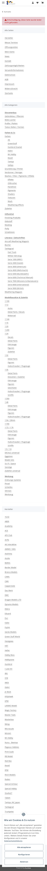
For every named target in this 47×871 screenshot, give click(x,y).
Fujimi (7, 627)
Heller (7, 650)
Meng (7, 724)
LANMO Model (11, 705)
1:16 (6, 323)
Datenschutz (10, 75)
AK (9, 140)
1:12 (6, 304)
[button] (33, 2)
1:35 (6, 369)
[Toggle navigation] (3, 1)
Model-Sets (9, 460)
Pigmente (12, 190)
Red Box (8, 761)
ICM (6, 678)
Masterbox (9, 719)
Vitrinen (8, 491)
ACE (6, 530)
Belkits (7, 563)
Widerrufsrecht (11, 88)
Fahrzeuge (12, 344)
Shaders (11, 194)
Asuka (7, 558)
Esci (6, 618)
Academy (8, 526)
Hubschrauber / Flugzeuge (19, 366)
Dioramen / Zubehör (16, 377)
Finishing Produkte (12, 217)
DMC (7, 595)
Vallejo (10, 165)
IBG (6, 673)
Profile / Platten (11, 123)
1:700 (7, 424)
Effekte (11, 179)
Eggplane (9, 456)
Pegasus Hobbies (12, 747)
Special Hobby (11, 788)
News (7, 56)
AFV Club (8, 535)
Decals (10, 337)
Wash (10, 201)
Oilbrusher (12, 183)
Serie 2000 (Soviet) (15, 263)
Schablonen (10, 232)
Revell (10, 158)
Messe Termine (11, 42)
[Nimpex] (11, 3)
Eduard (8, 613)
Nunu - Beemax (11, 742)
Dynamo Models (11, 604)
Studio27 (8, 793)
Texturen (11, 197)
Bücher (8, 245)
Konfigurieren (24, 854)
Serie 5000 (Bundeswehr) (18, 274)
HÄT (6, 646)
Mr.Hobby (12, 154)
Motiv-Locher (10, 120)
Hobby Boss (10, 655)
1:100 (7, 301)
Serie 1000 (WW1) (15, 259)
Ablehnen (24, 862)
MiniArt (8, 733)
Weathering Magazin (13, 292)
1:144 (7, 319)
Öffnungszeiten (11, 47)
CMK (7, 581)
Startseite (9, 93)
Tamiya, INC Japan (12, 802)
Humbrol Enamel (15, 147)
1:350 (7, 398)
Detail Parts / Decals (16, 312)
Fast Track (12, 252)
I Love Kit (8, 669)
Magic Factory (10, 710)
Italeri (10, 151)
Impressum (9, 84)
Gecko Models (10, 632)
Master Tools (10, 715)
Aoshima (8, 553)
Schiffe (11, 395)
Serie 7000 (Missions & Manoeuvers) (23, 281)
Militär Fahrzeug (15, 256)
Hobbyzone (9, 659)
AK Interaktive (10, 544)
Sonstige (8, 467)
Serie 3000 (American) (17, 266)
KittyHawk (9, 696)
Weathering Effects (16, 205)
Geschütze (12, 388)
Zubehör (8, 208)
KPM (7, 701)
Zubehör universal (12, 471)
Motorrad (12, 315)
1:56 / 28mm (10, 420)
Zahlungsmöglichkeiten (14, 65)
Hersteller (9, 38)
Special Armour (11, 784)
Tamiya (11, 161)
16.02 (7, 517)
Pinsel (7, 483)
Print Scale (9, 752)
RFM (6, 770)
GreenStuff (12, 143)
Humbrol (8, 664)
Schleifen (9, 487)
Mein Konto (9, 52)
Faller (7, 623)
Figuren (11, 348)
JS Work (8, 692)
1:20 (6, 326)
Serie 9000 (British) (16, 288)
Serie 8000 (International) (18, 284)
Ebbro (7, 609)
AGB (6, 79)
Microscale (9, 728)
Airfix (7, 540)
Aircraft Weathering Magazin (17, 241)
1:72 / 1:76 (9, 427)
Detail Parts (12, 341)
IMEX (7, 682)
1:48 (6, 402)
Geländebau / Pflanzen (14, 116)
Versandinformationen (14, 70)
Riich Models (10, 775)
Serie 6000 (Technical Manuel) (20, 277)
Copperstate (10, 586)
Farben (8, 136)
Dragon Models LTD (13, 600)
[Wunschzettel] (37, 2)
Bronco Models (11, 572)
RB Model (9, 756)
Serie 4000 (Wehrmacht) (18, 270)
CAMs (7, 576)
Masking (8, 225)
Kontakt (8, 61)
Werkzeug (9, 494)
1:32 (6, 355)
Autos (10, 308)
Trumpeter (9, 811)
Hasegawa (9, 641)
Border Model (10, 567)
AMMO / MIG (10, 549)
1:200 (7, 330)
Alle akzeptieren (24, 847)
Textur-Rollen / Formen (14, 127)
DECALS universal (12, 452)
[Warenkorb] (42, 2)
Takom (7, 798)
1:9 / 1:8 (8, 449)
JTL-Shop (28, 868)
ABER (7, 521)
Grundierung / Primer (14, 169)
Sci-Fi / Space (10, 463)
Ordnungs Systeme (13, 480)
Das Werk (9, 590)
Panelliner (12, 187)
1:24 (6, 333)
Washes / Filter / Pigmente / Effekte (19, 176)
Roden (7, 779)
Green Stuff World (12, 636)
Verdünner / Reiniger (13, 172)
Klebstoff (8, 221)
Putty (7, 228)
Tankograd (9, 248)
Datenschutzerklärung (13, 841)
